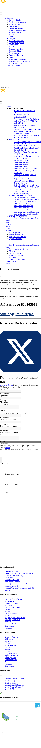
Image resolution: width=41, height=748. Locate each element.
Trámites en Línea (11, 660)
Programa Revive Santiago (18, 237)
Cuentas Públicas (15, 51)
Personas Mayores (11, 614)
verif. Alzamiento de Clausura (24, 197)
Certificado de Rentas (21, 162)
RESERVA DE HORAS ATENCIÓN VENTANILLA (24, 145)
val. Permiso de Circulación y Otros (26, 199)
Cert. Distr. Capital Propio (23, 204)
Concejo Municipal (16, 49)
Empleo (7, 651)
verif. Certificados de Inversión (25, 202)
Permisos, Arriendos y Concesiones (26, 135)
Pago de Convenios (21, 138)
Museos (12, 37)
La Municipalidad (11, 39)
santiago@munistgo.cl (17, 314)
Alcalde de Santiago (16, 41)
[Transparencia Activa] (12, 79)
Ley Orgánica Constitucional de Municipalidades (22, 584)
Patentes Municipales (21, 133)
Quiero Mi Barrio (15, 239)
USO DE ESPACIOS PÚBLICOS (26, 187)
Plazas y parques (15, 32)
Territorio (8, 230)
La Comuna (9, 18)
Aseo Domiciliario (20, 127)
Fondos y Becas (10, 261)
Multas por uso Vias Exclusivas (25, 125)
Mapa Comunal (10, 645)
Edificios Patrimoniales (17, 30)
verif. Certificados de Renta (23, 206)
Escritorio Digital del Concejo (15, 681)
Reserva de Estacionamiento (24, 193)
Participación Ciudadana (13, 599)
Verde (7, 247)
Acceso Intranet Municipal (14, 685)
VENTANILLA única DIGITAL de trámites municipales (27, 157)
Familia (7, 609)
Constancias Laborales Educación (26, 214)
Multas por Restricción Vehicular (25, 121)
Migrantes (8, 605)
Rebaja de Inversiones (21, 183)
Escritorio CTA (10, 683)
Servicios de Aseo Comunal (19, 249)
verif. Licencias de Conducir (24, 210)
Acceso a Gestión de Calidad (15, 679)
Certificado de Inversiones (23, 166)
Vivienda (8, 622)
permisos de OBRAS (21, 160)
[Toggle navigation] (1, 12)
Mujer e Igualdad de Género (15, 618)
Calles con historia (15, 26)
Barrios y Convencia (12, 637)
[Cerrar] (1, 14)
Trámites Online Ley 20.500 (24, 181)
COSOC (12, 57)
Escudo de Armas (15, 24)
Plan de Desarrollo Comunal (19, 47)
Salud (7, 222)
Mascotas (12, 251)
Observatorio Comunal (17, 243)
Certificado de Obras (21, 164)
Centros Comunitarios (12, 607)
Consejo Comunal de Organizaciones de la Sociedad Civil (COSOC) (20, 575)
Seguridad (8, 220)
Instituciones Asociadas (17, 59)
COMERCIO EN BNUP (23, 189)
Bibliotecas (9, 639)
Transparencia (14, 53)
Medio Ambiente (15, 253)
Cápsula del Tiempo (16, 28)
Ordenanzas (13, 45)
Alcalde (7, 590)
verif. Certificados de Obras (23, 208)
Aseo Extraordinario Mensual (24, 131)
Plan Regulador (14, 233)
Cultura (7, 226)
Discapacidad (9, 601)
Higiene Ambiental (16, 255)
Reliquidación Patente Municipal (25, 185)
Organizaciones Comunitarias (19, 241)
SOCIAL (8, 224)
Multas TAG (18, 123)
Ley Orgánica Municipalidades (20, 61)
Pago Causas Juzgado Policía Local (26, 119)
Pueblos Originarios (12, 603)
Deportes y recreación (12, 620)
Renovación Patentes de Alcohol (25, 169)
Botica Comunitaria (12, 662)
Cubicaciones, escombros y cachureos (27, 129)
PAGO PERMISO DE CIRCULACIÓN (22, 116)
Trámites (8, 107)
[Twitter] (20, 374)
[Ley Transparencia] (12, 74)
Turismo (7, 228)
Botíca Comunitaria (21, 191)
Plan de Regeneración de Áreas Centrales (24, 245)
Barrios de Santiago (16, 235)
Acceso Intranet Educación (14, 687)
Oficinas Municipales (12, 65)
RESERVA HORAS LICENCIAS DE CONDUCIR (26, 149)
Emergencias (9, 626)
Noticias (7, 263)
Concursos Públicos (16, 55)
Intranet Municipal (15, 63)
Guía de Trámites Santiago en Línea (26, 218)
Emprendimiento (11, 654)
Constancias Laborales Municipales (26, 212)
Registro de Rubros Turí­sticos (24, 179)
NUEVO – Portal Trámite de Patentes (27, 142)
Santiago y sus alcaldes (17, 22)
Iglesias (11, 34)
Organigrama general (16, 43)
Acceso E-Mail (10, 689)
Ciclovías (8, 647)
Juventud (8, 611)
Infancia (7, 616)
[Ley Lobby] (12, 70)
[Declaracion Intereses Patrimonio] (13, 83)
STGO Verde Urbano (17, 259)
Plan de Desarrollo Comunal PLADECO (19, 588)
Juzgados (8, 641)
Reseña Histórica (15, 20)
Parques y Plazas (15, 257)
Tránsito (7, 643)
